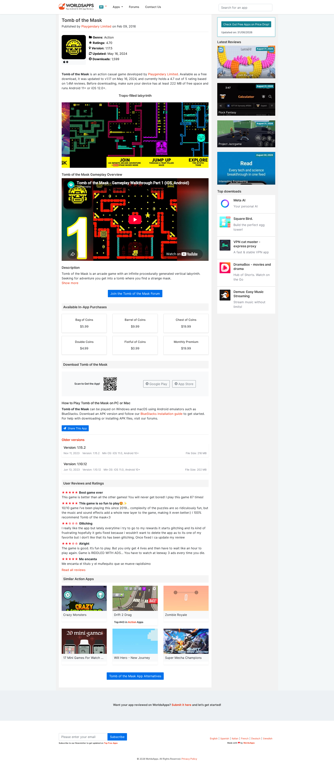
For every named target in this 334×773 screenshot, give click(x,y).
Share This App (77, 428)
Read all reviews (73, 570)
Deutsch (255, 738)
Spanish (224, 738)
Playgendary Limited (96, 26)
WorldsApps (249, 743)
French (245, 738)
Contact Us (153, 7)
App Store (185, 384)
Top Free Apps (111, 743)
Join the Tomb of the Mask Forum (135, 293)
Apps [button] (117, 7)
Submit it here (181, 705)
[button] (103, 6)
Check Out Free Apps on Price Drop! (246, 24)
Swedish (267, 738)
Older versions (73, 440)
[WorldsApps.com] (77, 6)
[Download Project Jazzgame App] (246, 133)
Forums (134, 7)
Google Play (157, 384)
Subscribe (117, 737)
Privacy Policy (189, 758)
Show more (70, 283)
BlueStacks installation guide (161, 414)
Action (132, 622)
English (214, 738)
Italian (235, 738)
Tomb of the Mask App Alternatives (135, 676)
